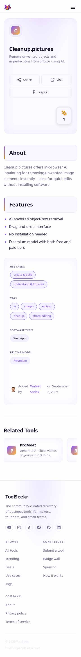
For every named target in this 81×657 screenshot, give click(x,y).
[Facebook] (39, 527)
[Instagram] (19, 527)
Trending (12, 559)
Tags (8, 584)
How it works (53, 575)
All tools (11, 550)
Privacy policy (15, 613)
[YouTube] (9, 527)
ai (15, 306)
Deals (9, 567)
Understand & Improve (29, 284)
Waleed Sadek (35, 389)
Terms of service (17, 621)
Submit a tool (53, 550)
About (10, 605)
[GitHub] (49, 527)
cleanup (19, 316)
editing (47, 306)
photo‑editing (41, 316)
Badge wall (51, 559)
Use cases (12, 575)
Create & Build (23, 275)
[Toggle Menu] (72, 7)
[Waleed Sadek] (13, 389)
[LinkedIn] (59, 527)
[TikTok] (29, 527)
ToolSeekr (16, 496)
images (29, 306)
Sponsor (49, 567)
